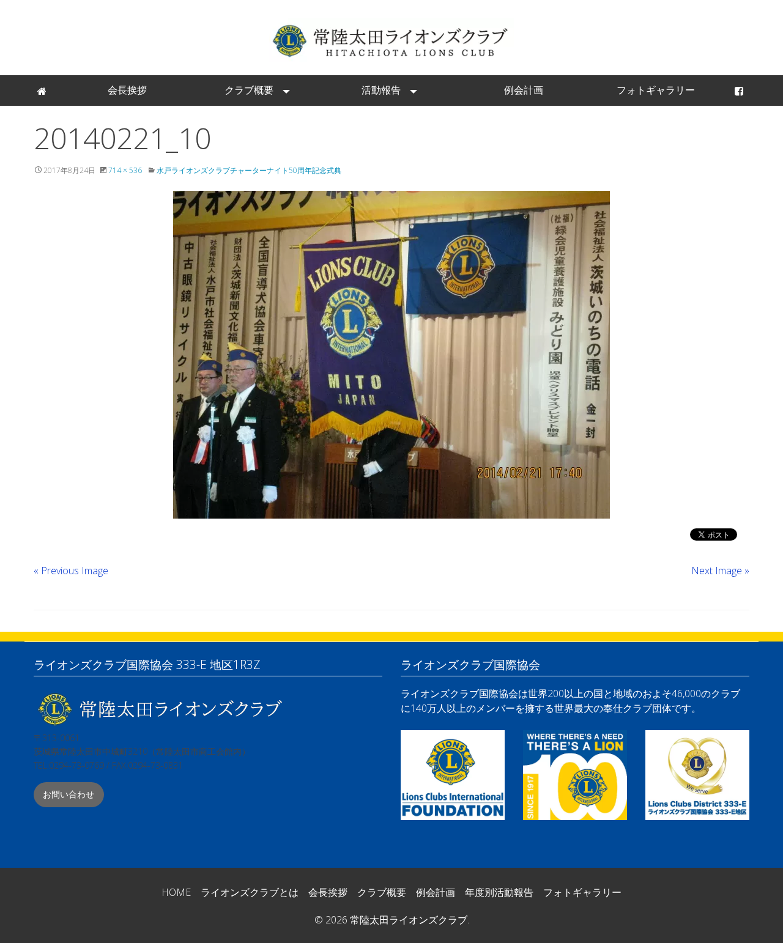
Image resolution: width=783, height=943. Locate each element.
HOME (176, 892)
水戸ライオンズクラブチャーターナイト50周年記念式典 (249, 170)
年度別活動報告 (499, 892)
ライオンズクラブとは (250, 892)
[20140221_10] (391, 355)
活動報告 (381, 90)
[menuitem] (42, 90)
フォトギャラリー (656, 90)
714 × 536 (125, 170)
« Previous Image (71, 570)
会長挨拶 (127, 90)
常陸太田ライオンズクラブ (391, 40)
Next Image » (720, 570)
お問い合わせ (68, 794)
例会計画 (523, 90)
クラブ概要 (249, 90)
